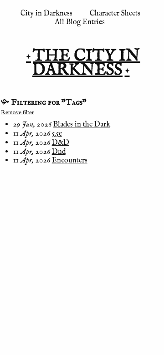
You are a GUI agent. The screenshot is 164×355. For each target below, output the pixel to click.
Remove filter (17, 113)
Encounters (69, 160)
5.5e (57, 133)
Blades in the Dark (81, 124)
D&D (60, 142)
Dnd (59, 152)
